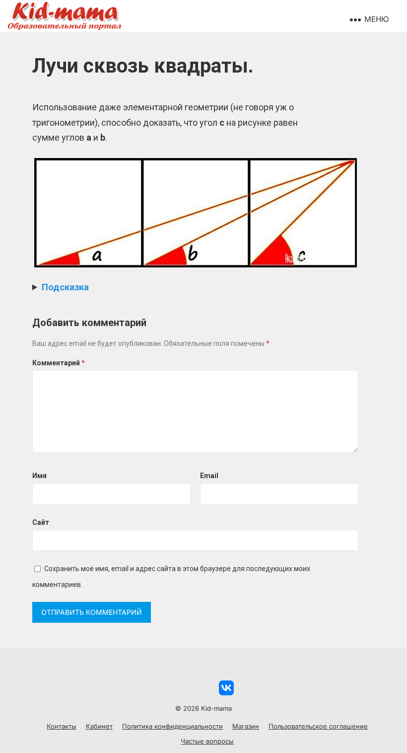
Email (209, 476)
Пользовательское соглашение (318, 726)
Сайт (40, 522)
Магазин (245, 726)
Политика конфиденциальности (172, 726)
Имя (39, 476)
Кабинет (99, 726)
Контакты (61, 726)
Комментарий (58, 363)
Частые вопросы (207, 741)
